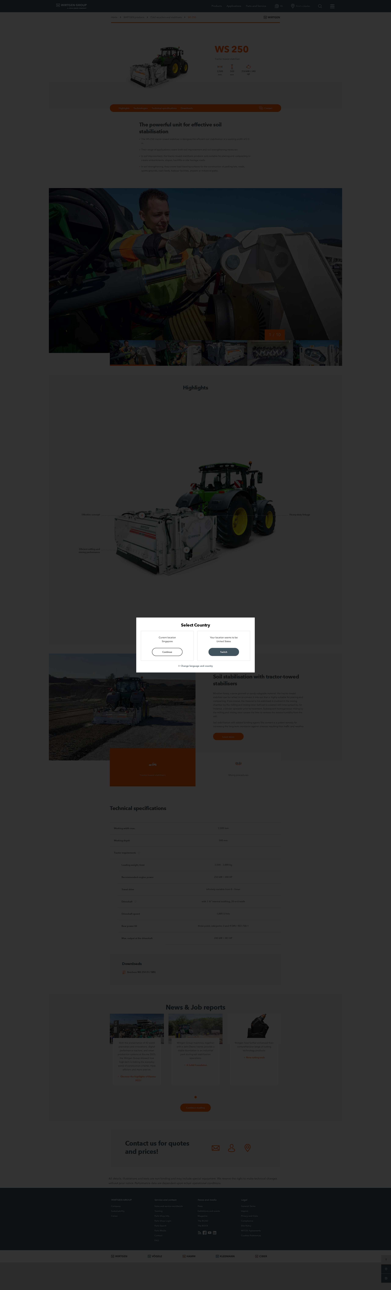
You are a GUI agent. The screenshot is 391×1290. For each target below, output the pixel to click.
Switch (223, 651)
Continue (167, 651)
